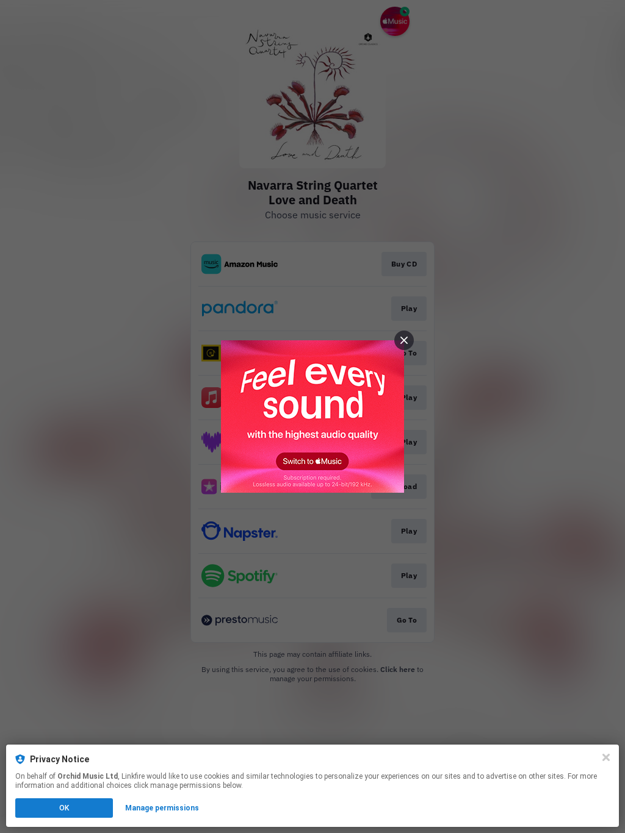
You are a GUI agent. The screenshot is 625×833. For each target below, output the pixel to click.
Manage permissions (162, 808)
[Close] (606, 757)
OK (64, 808)
